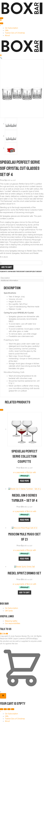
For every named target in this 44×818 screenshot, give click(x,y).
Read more (24, 480)
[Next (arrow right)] (1, 410)
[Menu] (1, 18)
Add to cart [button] (24, 592)
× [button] (0, 25)
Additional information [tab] (9, 280)
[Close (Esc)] (12, 709)
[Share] (9, 709)
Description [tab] (5, 278)
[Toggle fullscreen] (5, 709)
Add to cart (6, 267)
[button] (1, 58)
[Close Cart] (3, 696)
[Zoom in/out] (1, 709)
